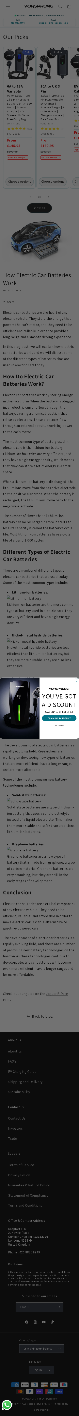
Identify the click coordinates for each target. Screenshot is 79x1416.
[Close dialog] (76, 679)
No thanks (59, 725)
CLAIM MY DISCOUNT (59, 718)
